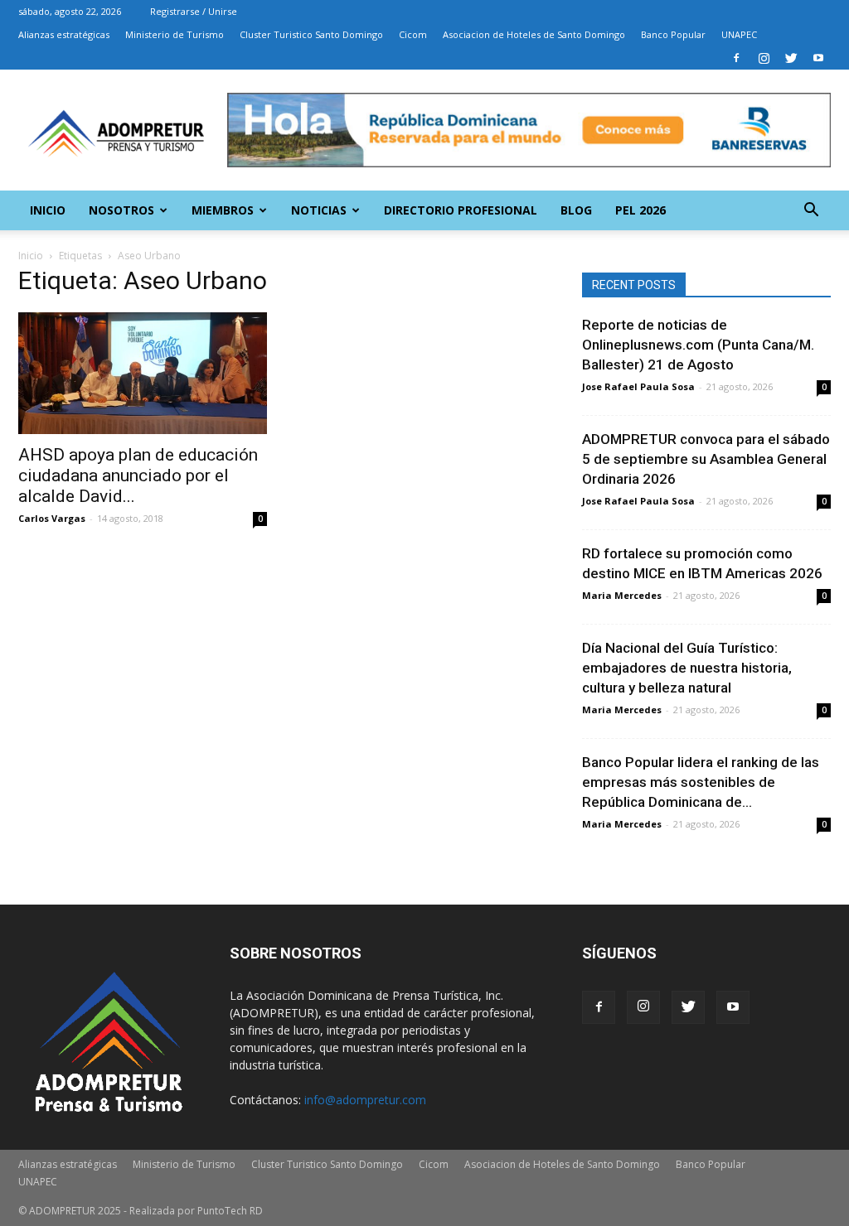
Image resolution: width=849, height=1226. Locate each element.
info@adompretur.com (365, 1100)
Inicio (47, 210)
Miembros (223, 210)
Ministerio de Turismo (174, 34)
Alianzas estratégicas (63, 34)
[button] (811, 212)
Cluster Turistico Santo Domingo (311, 34)
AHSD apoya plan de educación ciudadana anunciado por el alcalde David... (138, 475)
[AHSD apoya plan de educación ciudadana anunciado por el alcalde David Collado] (142, 373)
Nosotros (121, 210)
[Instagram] (763, 58)
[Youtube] (818, 58)
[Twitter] (791, 58)
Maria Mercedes (622, 595)
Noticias (319, 210)
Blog (576, 210)
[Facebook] (736, 58)
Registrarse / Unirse (193, 11)
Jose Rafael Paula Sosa (638, 386)
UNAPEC (739, 34)
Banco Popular (673, 34)
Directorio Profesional (460, 210)
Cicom (413, 34)
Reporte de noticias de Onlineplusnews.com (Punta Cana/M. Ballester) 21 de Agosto (698, 344)
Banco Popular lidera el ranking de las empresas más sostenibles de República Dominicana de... (700, 782)
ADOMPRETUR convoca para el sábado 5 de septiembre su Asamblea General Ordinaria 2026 (706, 459)
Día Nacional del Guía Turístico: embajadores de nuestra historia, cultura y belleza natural (687, 668)
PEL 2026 (640, 210)
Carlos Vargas (51, 518)
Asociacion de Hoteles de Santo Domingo (534, 34)
